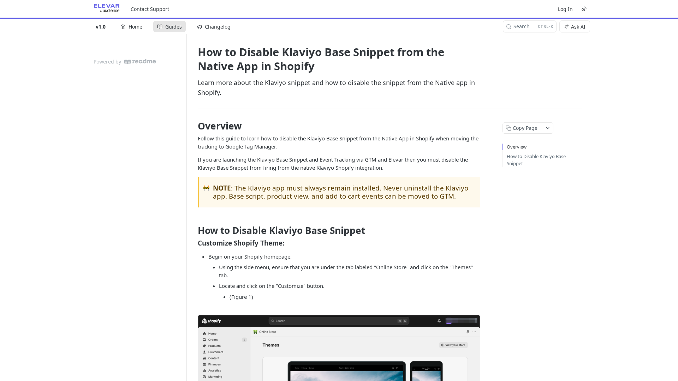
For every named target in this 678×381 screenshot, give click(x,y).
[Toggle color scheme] (584, 8)
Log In (565, 9)
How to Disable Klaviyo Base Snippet (536, 160)
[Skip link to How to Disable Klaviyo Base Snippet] (193, 230)
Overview (517, 147)
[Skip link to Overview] (193, 126)
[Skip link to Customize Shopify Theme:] (193, 243)
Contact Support (150, 9)
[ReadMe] (140, 61)
